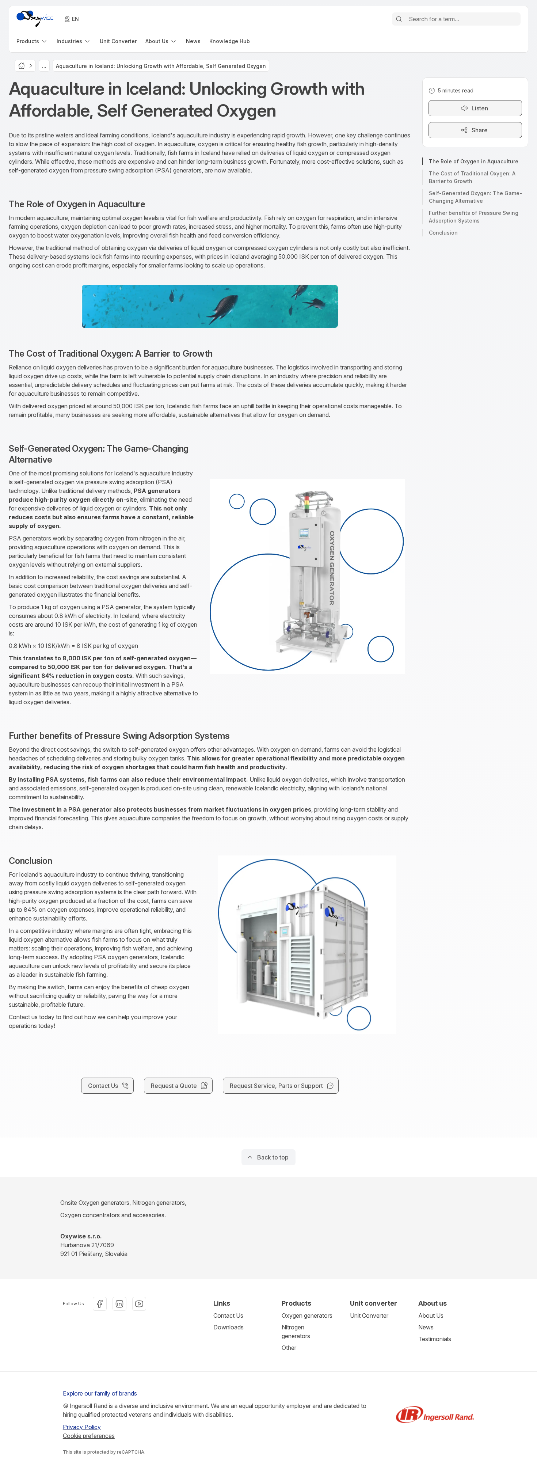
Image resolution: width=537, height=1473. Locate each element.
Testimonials (434, 1339)
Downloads (228, 1327)
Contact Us (228, 1315)
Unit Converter (369, 1315)
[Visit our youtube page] (139, 1304)
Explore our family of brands (100, 1393)
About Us (430, 1315)
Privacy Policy (82, 1427)
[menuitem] (32, 41)
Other (289, 1347)
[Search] (398, 19)
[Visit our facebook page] (100, 1304)
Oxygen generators (307, 1315)
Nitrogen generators (296, 1332)
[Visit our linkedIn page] (119, 1304)
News (426, 1327)
